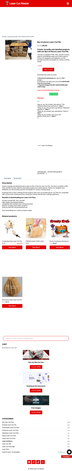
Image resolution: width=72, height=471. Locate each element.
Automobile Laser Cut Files (10, 427)
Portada (4, 36)
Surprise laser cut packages (11, 452)
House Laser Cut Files (9, 436)
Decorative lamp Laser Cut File (12, 300)
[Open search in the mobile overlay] (36, 338)
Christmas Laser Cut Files (10, 430)
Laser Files (5, 449)
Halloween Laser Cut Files (10, 433)
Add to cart (48, 69)
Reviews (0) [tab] (17, 178)
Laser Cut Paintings (8, 446)
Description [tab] (7, 178)
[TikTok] (38, 462)
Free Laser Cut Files (12, 36)
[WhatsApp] (43, 462)
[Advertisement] (36, 21)
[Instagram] (34, 462)
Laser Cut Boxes (7, 441)
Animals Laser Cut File (9, 425)
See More (12, 247)
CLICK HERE (36, 367)
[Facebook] (29, 462)
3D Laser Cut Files (8, 422)
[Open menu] (68, 3)
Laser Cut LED (6, 444)
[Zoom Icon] (18, 50)
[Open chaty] (69, 452)
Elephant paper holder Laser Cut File (37, 241)
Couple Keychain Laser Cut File (12, 241)
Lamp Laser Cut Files (8, 438)
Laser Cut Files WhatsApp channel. (48, 90)
